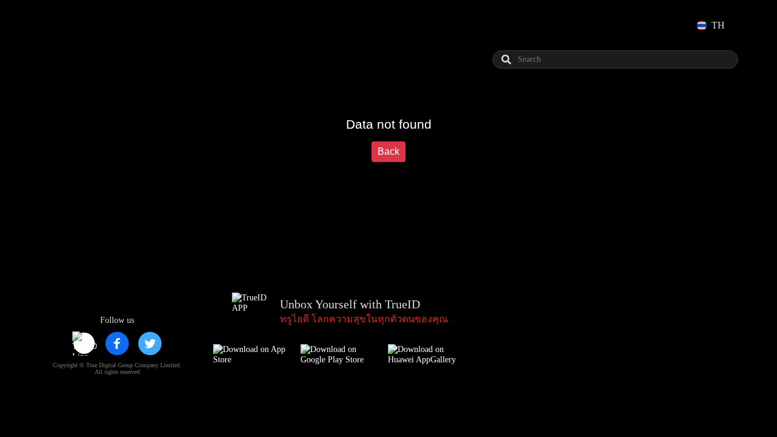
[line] (84, 343)
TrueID (75, 25)
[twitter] (150, 343)
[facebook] (117, 343)
